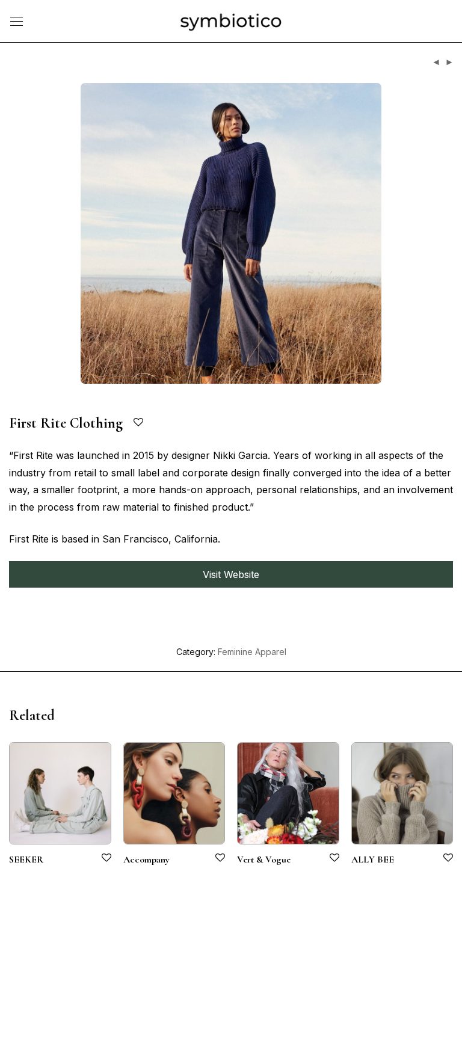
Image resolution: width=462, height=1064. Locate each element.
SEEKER (26, 859)
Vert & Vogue (264, 859)
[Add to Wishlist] (139, 422)
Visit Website (231, 574)
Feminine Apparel (252, 652)
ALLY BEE (372, 859)
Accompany (146, 859)
